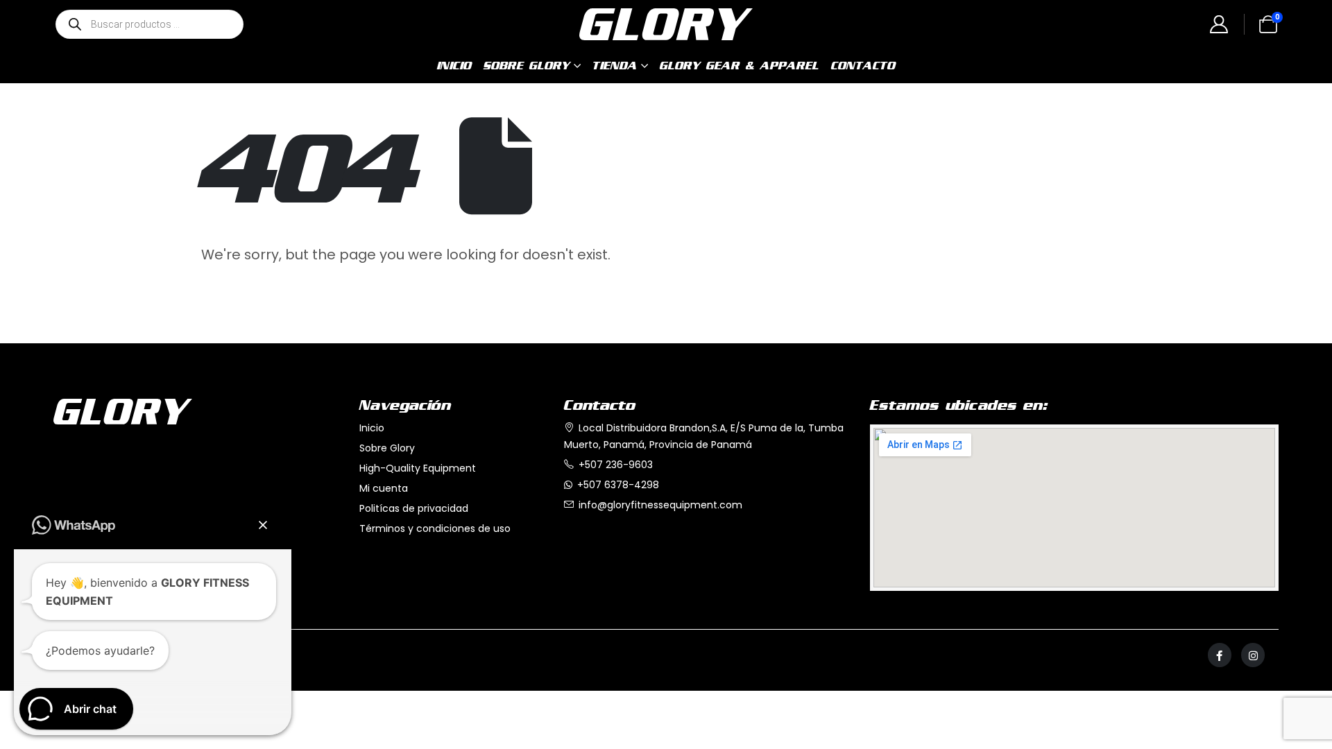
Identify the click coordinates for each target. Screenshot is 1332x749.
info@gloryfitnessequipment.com (660, 505)
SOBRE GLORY (527, 66)
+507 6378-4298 (618, 485)
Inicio (371, 428)
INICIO (454, 66)
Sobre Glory (387, 448)
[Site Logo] (666, 24)
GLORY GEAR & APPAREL (739, 66)
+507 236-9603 (616, 465)
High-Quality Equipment (417, 468)
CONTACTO (863, 66)
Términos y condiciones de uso (435, 528)
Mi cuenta (383, 488)
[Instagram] (1253, 654)
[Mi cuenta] (1219, 26)
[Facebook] (1219, 654)
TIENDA (615, 66)
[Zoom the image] (122, 407)
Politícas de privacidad (413, 508)
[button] (263, 525)
